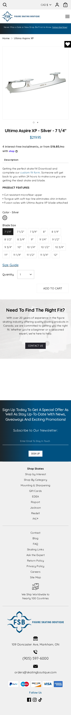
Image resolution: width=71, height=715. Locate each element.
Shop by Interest (35, 474)
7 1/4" (7, 231)
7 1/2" (20, 231)
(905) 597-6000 (35, 658)
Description (11, 159)
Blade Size (9, 225)
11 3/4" (44, 254)
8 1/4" (55, 231)
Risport (35, 502)
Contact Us (35, 345)
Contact (35, 532)
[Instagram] (35, 700)
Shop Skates (35, 468)
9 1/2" (55, 239)
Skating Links (35, 549)
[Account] (57, 3)
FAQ (35, 543)
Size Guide (10, 265)
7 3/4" (33, 231)
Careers (36, 571)
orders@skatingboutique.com (35, 672)
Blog (35, 538)
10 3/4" (59, 247)
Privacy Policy (35, 566)
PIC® (35, 518)
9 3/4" (8, 247)
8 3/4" (21, 239)
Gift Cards (35, 491)
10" (19, 247)
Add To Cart (52, 288)
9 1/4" (43, 239)
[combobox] (25, 274)
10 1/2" (45, 247)
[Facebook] (29, 700)
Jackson (35, 507)
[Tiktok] (40, 700)
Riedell (35, 513)
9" (32, 239)
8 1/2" (8, 239)
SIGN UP (35, 453)
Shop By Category (35, 479)
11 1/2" (31, 254)
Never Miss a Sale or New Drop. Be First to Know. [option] (35, 27)
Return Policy (35, 560)
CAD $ (44, 4)
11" (6, 254)
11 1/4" (17, 254)
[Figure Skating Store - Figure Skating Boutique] (21, 16)
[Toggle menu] (67, 16)
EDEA (35, 496)
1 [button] (34, 122)
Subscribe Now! (59, 27)
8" (44, 231)
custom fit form (30, 172)
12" (55, 254)
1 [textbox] (20, 274)
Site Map (35, 577)
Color (10, 212)
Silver (4, 217)
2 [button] (37, 122)
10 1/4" (31, 247)
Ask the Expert (35, 555)
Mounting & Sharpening (35, 485)
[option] (35, 83)
